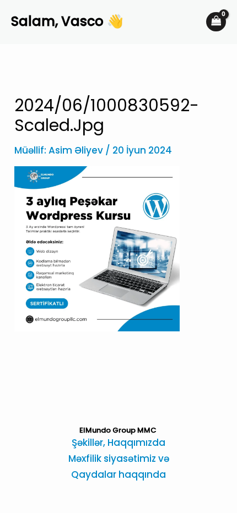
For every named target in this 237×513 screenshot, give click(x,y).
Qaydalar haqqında (118, 474)
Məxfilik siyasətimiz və (118, 458)
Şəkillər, (89, 442)
